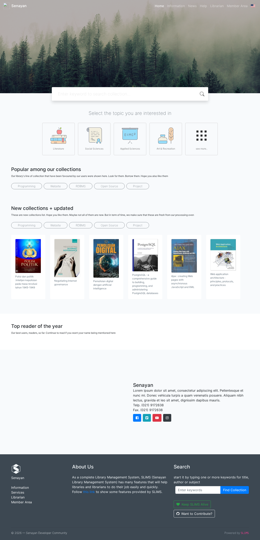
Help (203, 6)
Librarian (217, 6)
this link (89, 492)
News (192, 6)
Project (137, 186)
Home (159, 6)
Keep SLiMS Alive (195, 504)
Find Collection (234, 490)
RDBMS (81, 186)
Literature (58, 148)
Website (55, 186)
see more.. (201, 148)
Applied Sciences (130, 148)
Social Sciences (94, 148)
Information (176, 6)
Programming (26, 186)
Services (17, 492)
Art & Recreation (166, 148)
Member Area (237, 6)
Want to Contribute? (196, 514)
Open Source (109, 186)
